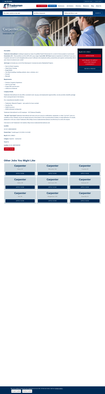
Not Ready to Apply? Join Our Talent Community (90, 62)
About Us (98, 5)
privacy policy (59, 388)
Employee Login (88, 1)
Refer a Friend (89, 68)
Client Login (98, 1)
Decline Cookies (27, 391)
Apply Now (9, 149)
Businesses (61, 5)
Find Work (52, 5)
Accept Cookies (16, 391)
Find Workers (41, 5)
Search (98, 13)
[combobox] (17, 13)
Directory (78, 5)
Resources (86, 5)
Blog (92, 5)
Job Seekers (70, 5)
